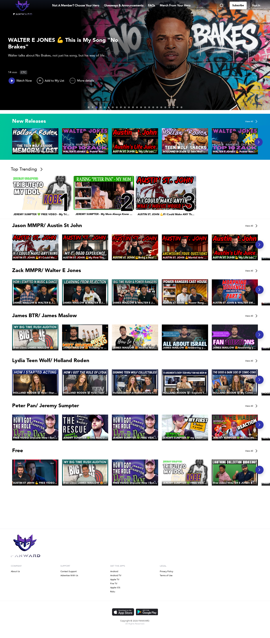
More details (85, 81)
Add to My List (54, 81)
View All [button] (249, 121)
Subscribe (238, 5)
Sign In (256, 5)
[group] (35, 141)
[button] (35, 141)
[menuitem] (75, 5)
